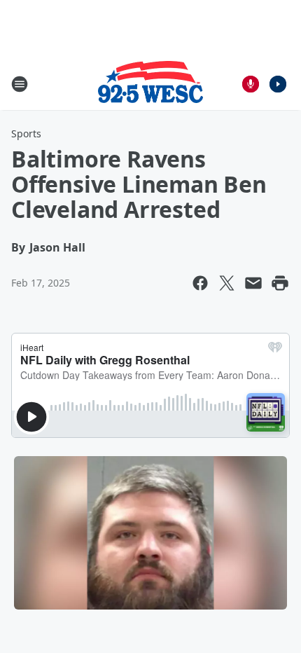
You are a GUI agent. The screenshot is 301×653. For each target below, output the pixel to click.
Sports (26, 133)
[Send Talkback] (250, 84)
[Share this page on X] (227, 283)
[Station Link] (150, 83)
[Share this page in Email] (253, 283)
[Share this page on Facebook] (200, 283)
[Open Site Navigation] (19, 84)
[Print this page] (280, 283)
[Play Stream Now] (278, 84)
